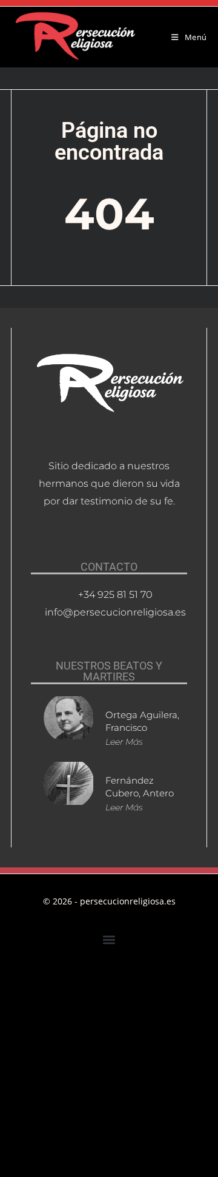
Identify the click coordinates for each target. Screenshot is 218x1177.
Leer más (124, 741)
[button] (109, 940)
